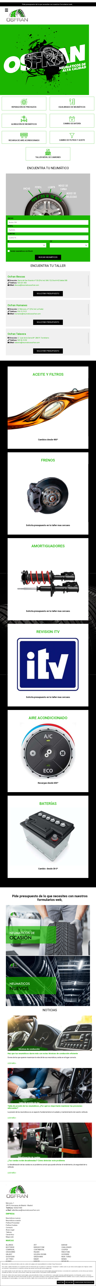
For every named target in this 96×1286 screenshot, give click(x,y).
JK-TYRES (9, 1259)
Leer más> (12, 1063)
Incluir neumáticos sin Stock (22, 251)
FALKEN (36, 1252)
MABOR (37, 1261)
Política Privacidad (12, 1223)
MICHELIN (64, 1261)
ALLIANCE (9, 1245)
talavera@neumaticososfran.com (27, 342)
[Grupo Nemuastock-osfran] (17, 15)
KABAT (36, 1259)
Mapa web (10, 1237)
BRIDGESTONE (39, 1247)
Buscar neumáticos (48, 257)
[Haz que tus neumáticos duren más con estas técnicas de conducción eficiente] (50, 1033)
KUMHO (8, 1261)
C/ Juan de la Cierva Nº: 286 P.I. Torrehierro (33, 338)
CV (51, 241)
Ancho (10, 218)
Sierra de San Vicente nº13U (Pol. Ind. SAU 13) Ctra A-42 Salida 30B (42, 280)
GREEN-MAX (38, 1257)
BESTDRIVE (10, 1247)
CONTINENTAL (39, 1250)
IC (8, 241)
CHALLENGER (66, 1247)
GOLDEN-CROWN (40, 1254)
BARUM (64, 1245)
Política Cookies (11, 1225)
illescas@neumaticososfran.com (27, 285)
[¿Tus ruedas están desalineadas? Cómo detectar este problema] (50, 1140)
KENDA (64, 1259)
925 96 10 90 (22, 340)
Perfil (10, 226)
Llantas (11, 234)
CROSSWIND (10, 1252)
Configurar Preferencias (84, 1282)
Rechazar (69, 1282)
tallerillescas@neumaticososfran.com (26, 1210)
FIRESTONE (65, 1252)
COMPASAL (10, 1250)
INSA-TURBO (66, 1257)
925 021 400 (22, 283)
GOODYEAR (10, 1257)
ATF (35, 1245)
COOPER (64, 1250)
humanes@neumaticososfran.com (28, 314)
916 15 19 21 (22, 311)
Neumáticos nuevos (13, 1218)
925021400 (18, 1208)
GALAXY (9, 1254)
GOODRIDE (65, 1254)
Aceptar (60, 1282)
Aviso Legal (10, 1230)
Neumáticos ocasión (13, 1220)
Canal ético (10, 1235)
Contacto (9, 1227)
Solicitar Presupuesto (48, 293)
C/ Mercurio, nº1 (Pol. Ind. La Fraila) (30, 309)
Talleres (9, 1232)
